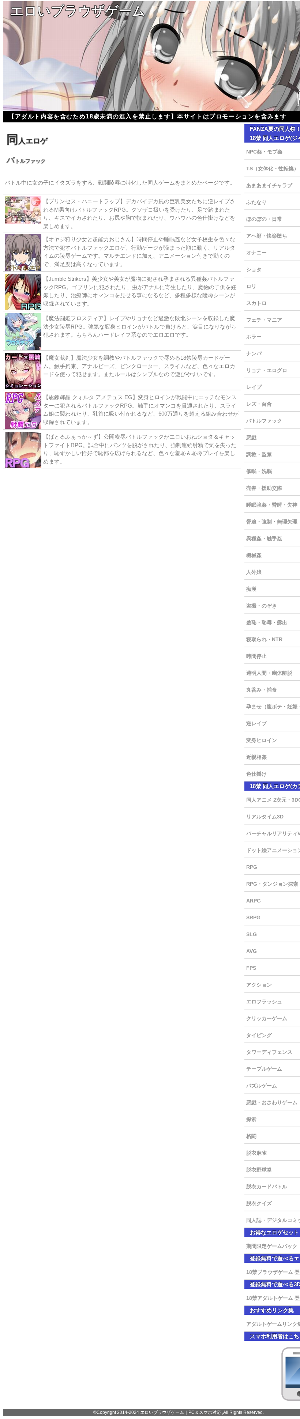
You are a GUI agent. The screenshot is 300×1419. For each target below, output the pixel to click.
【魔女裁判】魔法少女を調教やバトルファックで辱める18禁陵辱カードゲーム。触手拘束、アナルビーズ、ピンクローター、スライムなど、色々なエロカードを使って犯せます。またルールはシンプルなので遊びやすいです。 (139, 366)
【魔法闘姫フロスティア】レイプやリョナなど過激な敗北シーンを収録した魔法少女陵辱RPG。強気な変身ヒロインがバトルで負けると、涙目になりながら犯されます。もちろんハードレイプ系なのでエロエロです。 (139, 326)
